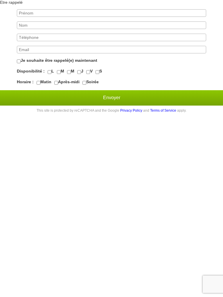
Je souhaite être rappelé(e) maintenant (59, 60)
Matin (45, 81)
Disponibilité (29, 71)
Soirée (92, 81)
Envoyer (111, 97)
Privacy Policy (131, 110)
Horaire (24, 81)
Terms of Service (163, 110)
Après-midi (69, 81)
